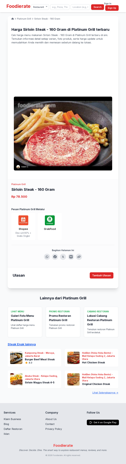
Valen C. (25, 167)
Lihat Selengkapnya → (105, 392)
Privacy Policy (53, 428)
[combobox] (59, 7)
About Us (51, 419)
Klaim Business (12, 419)
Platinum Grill (18, 184)
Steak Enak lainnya (22, 344)
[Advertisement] (63, 67)
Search (98, 7)
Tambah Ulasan (101, 275)
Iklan (6, 433)
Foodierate (18, 6)
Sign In (107, 3)
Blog (6, 424)
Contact (49, 424)
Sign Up (112, 8)
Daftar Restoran (13, 428)
